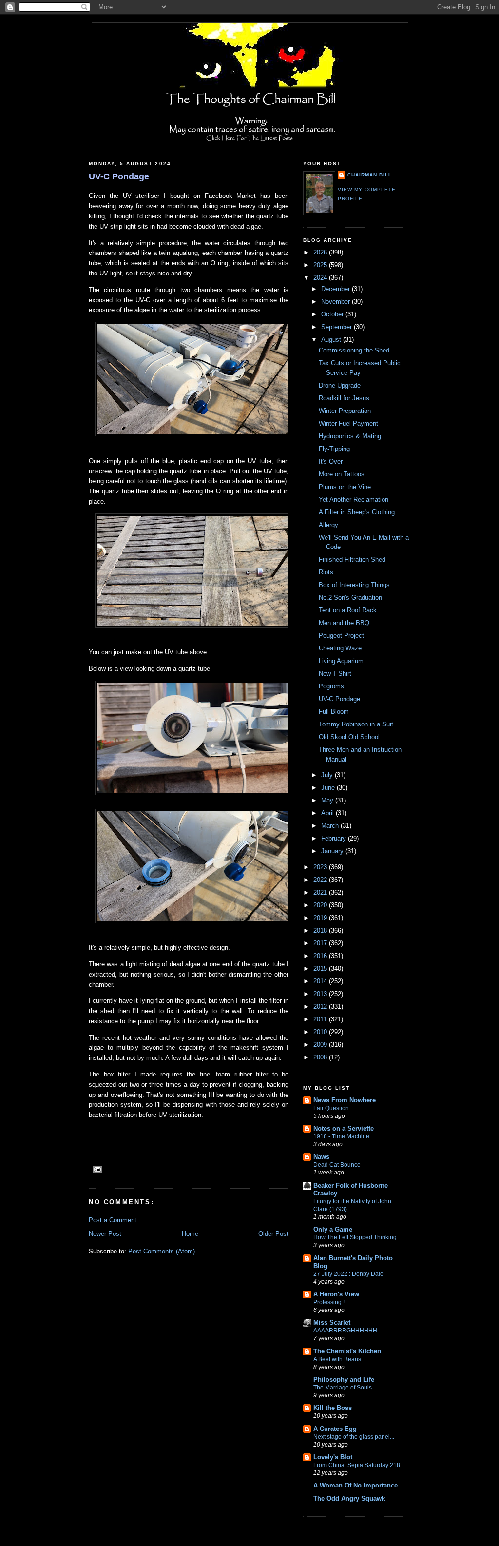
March (331, 825)
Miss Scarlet (331, 1322)
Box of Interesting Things (354, 584)
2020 (321, 905)
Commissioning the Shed (354, 350)
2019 (321, 917)
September (337, 327)
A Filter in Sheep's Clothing (357, 512)
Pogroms (331, 686)
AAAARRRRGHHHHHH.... (348, 1330)
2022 (321, 879)
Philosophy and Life (343, 1379)
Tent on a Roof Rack (348, 610)
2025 (321, 265)
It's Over (331, 461)
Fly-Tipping (334, 448)
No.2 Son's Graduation (350, 597)
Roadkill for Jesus (344, 398)
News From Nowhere (344, 1100)
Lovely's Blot (332, 1457)
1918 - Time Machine (341, 1136)
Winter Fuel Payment (348, 423)
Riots (326, 572)
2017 (321, 943)
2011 (321, 1019)
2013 (321, 994)
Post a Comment (112, 1220)
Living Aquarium (341, 661)
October (333, 314)
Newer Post (105, 1233)
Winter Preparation (345, 410)
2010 (321, 1032)
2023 (321, 867)
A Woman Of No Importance (355, 1485)
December (336, 289)
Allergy (328, 524)
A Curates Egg (335, 1428)
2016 (321, 955)
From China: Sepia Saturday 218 (356, 1465)
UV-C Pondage (119, 176)
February (334, 838)
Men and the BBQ (344, 622)
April (328, 813)
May (328, 800)
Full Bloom (334, 711)
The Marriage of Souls (342, 1387)
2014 (321, 981)
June (329, 787)
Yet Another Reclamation (353, 499)
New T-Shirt (335, 673)
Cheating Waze (340, 648)
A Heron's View (336, 1294)
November (336, 301)
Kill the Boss (332, 1407)
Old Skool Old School (349, 737)
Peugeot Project (341, 635)
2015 (321, 968)
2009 (321, 1044)
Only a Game (332, 1229)
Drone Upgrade (340, 385)
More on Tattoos (342, 474)
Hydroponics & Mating (350, 436)
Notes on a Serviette (343, 1128)
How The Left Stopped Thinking (355, 1237)
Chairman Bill (369, 174)
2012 (321, 1006)
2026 (321, 252)
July (328, 775)
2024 (321, 277)
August (332, 339)
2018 (321, 930)
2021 (321, 892)
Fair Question (331, 1108)
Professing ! (329, 1302)
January (333, 851)
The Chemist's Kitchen (347, 1351)
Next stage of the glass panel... (353, 1436)
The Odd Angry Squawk (349, 1498)
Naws (321, 1156)
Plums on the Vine (345, 486)
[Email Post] (96, 1169)
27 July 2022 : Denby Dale (348, 1274)
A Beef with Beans (337, 1359)
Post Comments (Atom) (161, 1251)
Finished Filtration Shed (352, 559)
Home (190, 1233)
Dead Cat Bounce (337, 1164)
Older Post (273, 1233)
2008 (321, 1057)
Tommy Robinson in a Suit (356, 724)
